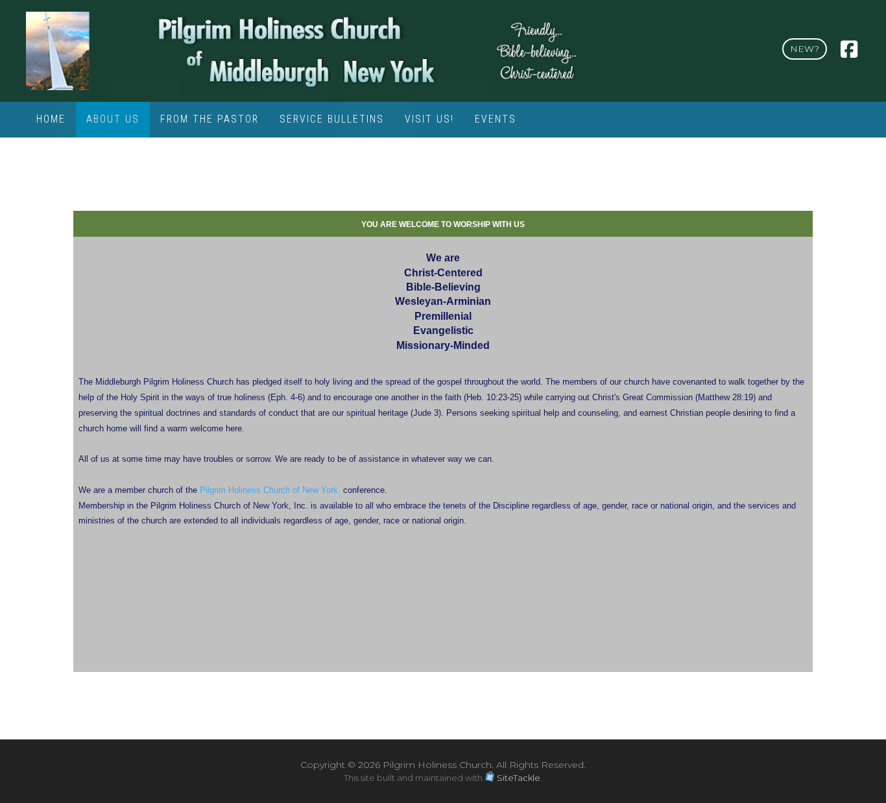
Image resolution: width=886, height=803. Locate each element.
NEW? (804, 48)
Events (495, 119)
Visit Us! (429, 119)
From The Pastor (209, 119)
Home (51, 119)
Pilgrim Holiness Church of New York (269, 490)
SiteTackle (518, 778)
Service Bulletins (332, 119)
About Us (112, 119)
